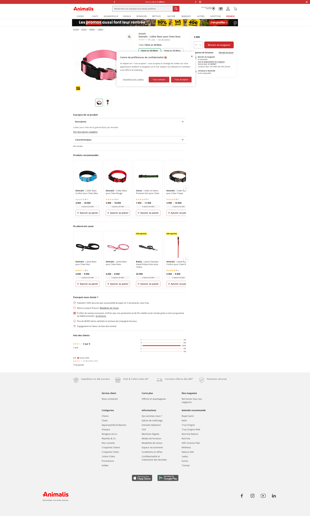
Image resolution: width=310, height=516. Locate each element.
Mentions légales (150, 433)
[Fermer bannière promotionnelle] (235, 22)
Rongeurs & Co (109, 433)
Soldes (105, 465)
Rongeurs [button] (141, 16)
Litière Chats (108, 456)
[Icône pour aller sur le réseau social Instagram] (252, 496)
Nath (184, 420)
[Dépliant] (155, 22)
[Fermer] (191, 56)
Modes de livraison (151, 438)
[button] (221, 8)
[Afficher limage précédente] (77, 63)
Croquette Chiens (111, 447)
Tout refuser (159, 79)
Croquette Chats (110, 451)
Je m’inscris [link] (101, 316)
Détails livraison (226, 52)
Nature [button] (171, 16)
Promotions (108, 460)
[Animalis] (83, 8)
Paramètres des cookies (133, 79)
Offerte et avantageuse (154, 398)
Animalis (142, 33)
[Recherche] (176, 9)
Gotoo (185, 460)
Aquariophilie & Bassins (114, 424)
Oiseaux (106, 429)
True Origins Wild (191, 429)
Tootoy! (186, 465)
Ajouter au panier (89, 212)
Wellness (186, 447)
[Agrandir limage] (129, 36)
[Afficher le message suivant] (195, 1)
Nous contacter (110, 398)
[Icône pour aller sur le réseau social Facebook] (242, 496)
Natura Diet (188, 451)
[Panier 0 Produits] (235, 8)
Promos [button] (230, 16)
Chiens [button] (80, 16)
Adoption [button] (215, 16)
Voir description (164, 39)
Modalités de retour (152, 442)
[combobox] (145, 9)
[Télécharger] (7, 512)
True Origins (188, 424)
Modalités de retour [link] (109, 308)
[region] (155, 69)
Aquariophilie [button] (111, 16)
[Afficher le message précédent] (114, 1)
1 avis (153, 39)
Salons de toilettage (152, 420)
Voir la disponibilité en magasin (211, 62)
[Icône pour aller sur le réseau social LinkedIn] (274, 496)
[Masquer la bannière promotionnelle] (306, 1)
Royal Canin (188, 415)
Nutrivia (186, 438)
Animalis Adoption (151, 424)
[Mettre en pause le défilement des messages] (200, 1)
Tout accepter (181, 79)
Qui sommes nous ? (152, 415)
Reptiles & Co (109, 438)
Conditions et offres (152, 451)
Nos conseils (108, 442)
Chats (105, 420)
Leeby (185, 456)
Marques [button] (186, 16)
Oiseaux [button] (127, 16)
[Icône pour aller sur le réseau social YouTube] (263, 496)
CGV (144, 429)
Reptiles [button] (156, 16)
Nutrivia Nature (190, 433)
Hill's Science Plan (191, 442)
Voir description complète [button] (85, 132)
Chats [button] (95, 16)
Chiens (105, 415)
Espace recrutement (152, 447)
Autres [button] (201, 16)
